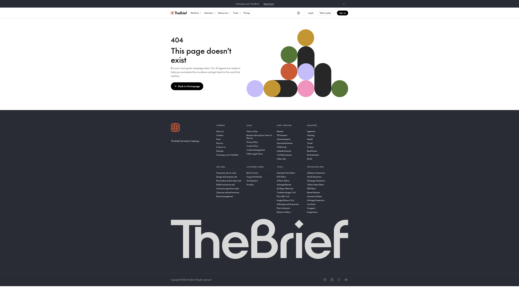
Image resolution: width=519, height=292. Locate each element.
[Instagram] (339, 280)
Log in (310, 12)
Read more (269, 3)
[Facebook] (325, 280)
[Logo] (175, 128)
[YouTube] (346, 280)
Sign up (342, 12)
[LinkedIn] (332, 280)
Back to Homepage (189, 86)
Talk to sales (325, 12)
